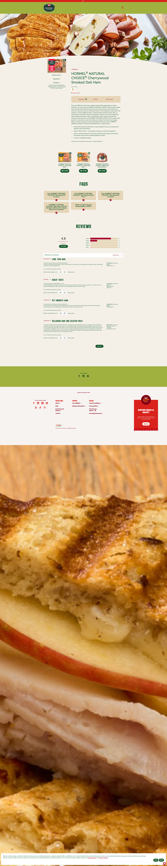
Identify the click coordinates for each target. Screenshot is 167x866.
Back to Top (99, 346)
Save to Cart (65, 171)
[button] (164, 863)
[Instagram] (83, 376)
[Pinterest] (88, 376)
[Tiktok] (40, 407)
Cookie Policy (92, 858)
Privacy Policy (103, 858)
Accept (155, 860)
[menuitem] (63, 403)
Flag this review (71, 272)
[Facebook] (79, 376)
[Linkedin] (42, 403)
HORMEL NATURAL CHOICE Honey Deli (64, 165)
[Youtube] (36, 407)
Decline (161, 860)
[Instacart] (73, 89)
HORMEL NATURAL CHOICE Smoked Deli (83, 165)
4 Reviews (95, 99)
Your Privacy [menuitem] (93, 409)
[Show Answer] (56, 200)
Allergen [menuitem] (78, 406)
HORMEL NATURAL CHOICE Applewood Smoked (102, 165)
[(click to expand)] (83, 1)
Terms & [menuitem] (94, 403)
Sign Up (146, 424)
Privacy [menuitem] (93, 406)
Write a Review (109, 99)
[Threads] (44, 407)
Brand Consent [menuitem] (60, 409)
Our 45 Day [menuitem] (95, 413)
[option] (80, 90)
